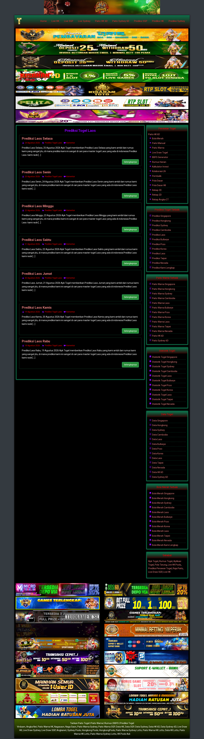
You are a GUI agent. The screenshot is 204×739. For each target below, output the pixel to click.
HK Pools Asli (123, 734)
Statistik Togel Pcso (162, 385)
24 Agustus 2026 (32, 143)
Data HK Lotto (172, 730)
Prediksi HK (158, 21)
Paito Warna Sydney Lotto (129, 730)
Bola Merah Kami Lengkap (165, 545)
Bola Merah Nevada (162, 540)
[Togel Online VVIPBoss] (102, 35)
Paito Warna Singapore (163, 284)
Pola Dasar (157, 180)
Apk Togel (153, 561)
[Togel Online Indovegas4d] (146, 712)
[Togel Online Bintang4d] (58, 657)
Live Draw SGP (155, 572)
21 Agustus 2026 (32, 244)
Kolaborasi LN (159, 171)
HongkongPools (107, 730)
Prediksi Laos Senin (36, 172)
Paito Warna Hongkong (163, 289)
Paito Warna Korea (161, 317)
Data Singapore (160, 420)
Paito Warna (158, 147)
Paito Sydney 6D (120, 21)
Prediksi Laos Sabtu (36, 240)
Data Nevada (158, 467)
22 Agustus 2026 (32, 210)
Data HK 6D (157, 472)
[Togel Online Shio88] (146, 698)
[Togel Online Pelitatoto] (102, 103)
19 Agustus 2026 (32, 312)
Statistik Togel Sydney (163, 366)
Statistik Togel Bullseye (163, 380)
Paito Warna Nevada (162, 331)
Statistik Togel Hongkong (164, 362)
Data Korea (157, 453)
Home (43, 21)
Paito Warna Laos (161, 303)
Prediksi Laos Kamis (37, 307)
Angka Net (31, 726)
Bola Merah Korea (161, 526)
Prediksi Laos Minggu (38, 206)
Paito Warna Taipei (161, 326)
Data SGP (129, 726)
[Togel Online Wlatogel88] (58, 671)
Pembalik (156, 176)
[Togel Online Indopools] (146, 684)
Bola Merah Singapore (163, 493)
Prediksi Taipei (159, 258)
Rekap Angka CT (160, 199)
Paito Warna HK (45, 726)
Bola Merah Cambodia (163, 507)
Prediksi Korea (159, 249)
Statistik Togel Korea (162, 390)
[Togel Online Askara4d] (58, 644)
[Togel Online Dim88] (102, 48)
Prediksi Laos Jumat (37, 274)
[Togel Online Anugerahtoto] (146, 644)
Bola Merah (158, 138)
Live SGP (68, 21)
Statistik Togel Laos (162, 376)
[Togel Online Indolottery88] (146, 657)
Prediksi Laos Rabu (36, 341)
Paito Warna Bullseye (162, 307)
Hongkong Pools (90, 730)
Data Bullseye (159, 444)
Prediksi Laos (158, 235)
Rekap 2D (157, 194)
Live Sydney (84, 21)
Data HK (120, 726)
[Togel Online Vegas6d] (58, 630)
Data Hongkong (160, 425)
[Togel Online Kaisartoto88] (58, 698)
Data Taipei (157, 463)
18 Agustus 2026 (32, 345)
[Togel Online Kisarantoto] (102, 89)
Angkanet (61, 730)
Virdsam (21, 726)
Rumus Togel (165, 561)
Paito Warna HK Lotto (153, 730)
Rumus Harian (159, 162)
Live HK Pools (174, 564)
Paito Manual (158, 143)
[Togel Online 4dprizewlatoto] (58, 684)
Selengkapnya (130, 162)
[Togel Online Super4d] (102, 62)
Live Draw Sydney (31, 730)
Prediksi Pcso (158, 244)
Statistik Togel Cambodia (164, 371)
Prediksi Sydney (177, 21)
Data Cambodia (160, 434)
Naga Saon (70, 726)
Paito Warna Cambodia (163, 298)
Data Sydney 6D (160, 477)
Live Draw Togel (160, 152)
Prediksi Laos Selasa (37, 138)
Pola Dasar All (159, 185)
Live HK (55, 21)
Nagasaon (59, 726)
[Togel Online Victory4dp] (58, 603)
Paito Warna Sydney (162, 293)
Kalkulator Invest (160, 166)
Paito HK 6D (101, 21)
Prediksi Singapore (161, 216)
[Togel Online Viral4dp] (102, 116)
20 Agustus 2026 (32, 278)
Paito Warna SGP (106, 726)
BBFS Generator (160, 157)
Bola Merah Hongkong (163, 498)
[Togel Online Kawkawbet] (58, 617)
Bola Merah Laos (160, 512)
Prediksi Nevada (160, 263)
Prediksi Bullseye (160, 239)
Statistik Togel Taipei (162, 399)
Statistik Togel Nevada (163, 404)
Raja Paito (178, 568)
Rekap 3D (157, 190)
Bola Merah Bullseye (162, 517)
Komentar (70, 143)
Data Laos (157, 439)
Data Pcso (157, 448)
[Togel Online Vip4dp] (146, 617)
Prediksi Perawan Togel (160, 568)
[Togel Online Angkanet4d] (146, 671)
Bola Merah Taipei (161, 536)
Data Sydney (158, 430)
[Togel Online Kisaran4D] (102, 75)
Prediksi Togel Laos (80, 131)
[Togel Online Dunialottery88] (146, 630)
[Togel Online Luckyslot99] (146, 603)
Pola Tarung (161, 564)
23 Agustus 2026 (32, 176)
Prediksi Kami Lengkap (163, 267)
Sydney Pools (74, 730)
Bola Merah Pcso (160, 521)
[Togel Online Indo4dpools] (58, 712)
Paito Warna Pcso (161, 312)
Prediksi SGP (140, 21)
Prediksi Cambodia (161, 230)
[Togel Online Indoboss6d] (146, 589)
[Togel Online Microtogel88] (58, 589)
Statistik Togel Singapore (164, 357)
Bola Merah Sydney (161, 503)
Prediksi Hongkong (161, 220)
